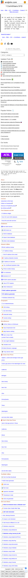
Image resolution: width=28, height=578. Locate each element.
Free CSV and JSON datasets (9, 217)
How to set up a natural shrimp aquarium (10, 127)
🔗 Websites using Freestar (9, 562)
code (2, 573)
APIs (2, 576)
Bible (6, 10)
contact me (15, 571)
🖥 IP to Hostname (6, 272)
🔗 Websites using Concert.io (9, 555)
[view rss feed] (2, 44)
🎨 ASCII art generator (7, 498)
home (2, 10)
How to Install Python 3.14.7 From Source (10, 87)
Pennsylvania (5, 399)
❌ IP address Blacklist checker (10, 258)
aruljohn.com (11, 2)
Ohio (3, 393)
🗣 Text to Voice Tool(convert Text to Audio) (7, 336)
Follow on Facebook (6, 203)
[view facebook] (5, 44)
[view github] (8, 44)
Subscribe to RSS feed (7, 201)
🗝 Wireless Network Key (8, 297)
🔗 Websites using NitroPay (9, 540)
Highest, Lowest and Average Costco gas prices (12, 359)
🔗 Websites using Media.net (9, 558)
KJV (10, 10)
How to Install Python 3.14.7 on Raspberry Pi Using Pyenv (12, 83)
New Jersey (5, 381)
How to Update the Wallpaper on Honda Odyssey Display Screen (14, 105)
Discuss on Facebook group (8, 205)
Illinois (3, 435)
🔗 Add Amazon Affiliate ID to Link (10, 522)
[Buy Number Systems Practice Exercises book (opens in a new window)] (19, 159)
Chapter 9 (22, 10)
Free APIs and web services (9, 220)
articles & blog (23, 571)
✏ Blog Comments (5, 138)
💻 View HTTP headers (8, 283)
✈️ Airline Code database (8, 241)
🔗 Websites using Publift (8, 551)
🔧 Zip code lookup (7, 310)
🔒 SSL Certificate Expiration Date (10, 265)
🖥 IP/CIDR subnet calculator (9, 279)
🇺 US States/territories (8, 303)
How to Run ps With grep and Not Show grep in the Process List (12, 101)
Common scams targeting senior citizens (10, 125)
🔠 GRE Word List (6, 230)
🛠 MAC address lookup (8, 247)
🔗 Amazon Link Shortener (8, 519)
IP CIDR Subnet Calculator (9, 70)
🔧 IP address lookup (7, 251)
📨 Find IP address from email (9, 254)
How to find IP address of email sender (9, 113)
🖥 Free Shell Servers (7, 226)
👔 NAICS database (7, 233)
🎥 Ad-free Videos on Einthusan (10, 324)
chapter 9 (24, 37)
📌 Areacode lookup (7, 314)
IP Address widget (6, 213)
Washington (5, 411)
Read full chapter (5, 34)
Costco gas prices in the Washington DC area (13, 363)
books (6, 576)
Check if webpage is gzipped (9, 63)
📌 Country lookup (6, 318)
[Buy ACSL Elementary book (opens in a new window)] (7, 159)
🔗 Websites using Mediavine (9, 529)
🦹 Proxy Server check (7, 351)
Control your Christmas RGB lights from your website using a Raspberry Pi (13, 131)
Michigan (4, 375)
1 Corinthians (15, 10)
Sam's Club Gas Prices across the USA (12, 75)
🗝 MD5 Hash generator (8, 480)
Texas (3, 405)
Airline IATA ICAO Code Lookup (10, 67)
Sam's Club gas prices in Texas (10, 423)
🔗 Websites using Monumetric (10, 544)
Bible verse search (14, 11)
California (4, 369)
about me (8, 571)
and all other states (6, 470)
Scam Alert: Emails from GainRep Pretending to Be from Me (13, 96)
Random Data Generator (8, 68)
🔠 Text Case (5, 488)
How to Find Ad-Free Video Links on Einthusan (11, 92)
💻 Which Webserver (7, 286)
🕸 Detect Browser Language (9, 348)
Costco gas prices (14, 573)
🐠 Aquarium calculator (8, 491)
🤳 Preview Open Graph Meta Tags (11, 508)
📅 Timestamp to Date (7, 495)
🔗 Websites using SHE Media (10, 565)
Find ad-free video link (8, 61)
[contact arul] (12, 44)
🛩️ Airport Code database (8, 237)
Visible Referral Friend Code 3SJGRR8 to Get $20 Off (13, 90)
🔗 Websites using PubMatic (9, 547)
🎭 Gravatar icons (6, 344)
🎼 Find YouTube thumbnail (9, 477)
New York (4, 387)
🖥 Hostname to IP (6, 276)
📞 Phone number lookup (8, 269)
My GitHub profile (5, 208)
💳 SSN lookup (6, 307)
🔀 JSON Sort (5, 484)
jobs (11, 576)
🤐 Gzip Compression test (8, 327)
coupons (22, 573)
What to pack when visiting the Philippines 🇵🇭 (11, 122)
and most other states (7, 417)
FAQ (14, 576)
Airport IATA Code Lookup (9, 65)
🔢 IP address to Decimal (8, 261)
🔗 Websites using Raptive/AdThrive (11, 537)
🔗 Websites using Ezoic (8, 526)
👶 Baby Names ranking (8, 331)
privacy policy (20, 576)
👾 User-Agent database (8, 341)
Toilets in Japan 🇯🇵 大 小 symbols (8, 119)
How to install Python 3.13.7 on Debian (10, 116)
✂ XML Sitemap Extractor (8, 515)
